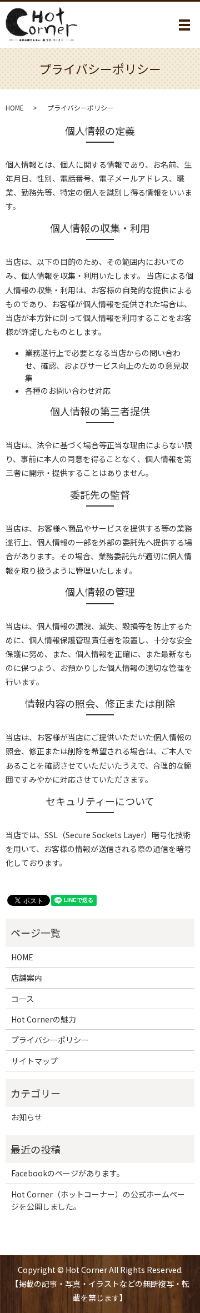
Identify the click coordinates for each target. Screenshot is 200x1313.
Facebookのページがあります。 (67, 1173)
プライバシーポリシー (50, 1039)
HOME (15, 107)
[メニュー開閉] (184, 25)
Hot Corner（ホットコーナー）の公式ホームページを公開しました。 (98, 1200)
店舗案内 (26, 977)
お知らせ (26, 1116)
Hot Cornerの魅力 (43, 1019)
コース (22, 998)
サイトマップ (34, 1060)
